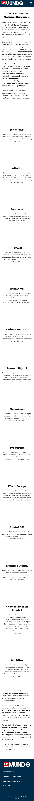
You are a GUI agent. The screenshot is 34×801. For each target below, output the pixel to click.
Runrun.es (17, 209)
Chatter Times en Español (17, 608)
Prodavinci (17, 447)
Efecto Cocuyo (17, 486)
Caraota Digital (17, 368)
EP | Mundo (10, 13)
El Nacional (17, 129)
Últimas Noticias (17, 329)
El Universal (17, 288)
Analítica (17, 660)
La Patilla (17, 168)
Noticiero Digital (17, 565)
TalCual (17, 247)
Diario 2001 (17, 527)
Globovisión (17, 409)
